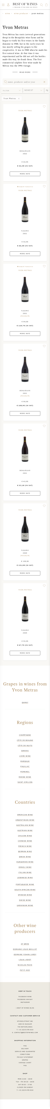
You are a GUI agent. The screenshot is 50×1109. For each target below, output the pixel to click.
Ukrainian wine (25, 905)
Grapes (25, 1060)
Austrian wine (25, 830)
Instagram (25, 1002)
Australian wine (25, 825)
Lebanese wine (25, 877)
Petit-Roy (25, 970)
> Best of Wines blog (25, 1008)
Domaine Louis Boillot (25, 949)
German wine (25, 851)
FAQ (25, 1046)
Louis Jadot (25, 960)
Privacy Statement (25, 1057)
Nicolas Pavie (25, 965)
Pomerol (25, 772)
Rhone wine (25, 777)
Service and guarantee (25, 1051)
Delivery (25, 1048)
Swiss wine (25, 900)
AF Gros (25, 944)
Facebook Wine (25, 996)
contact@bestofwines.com (26, 1032)
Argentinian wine (25, 820)
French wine (25, 846)
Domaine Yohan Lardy (25, 954)
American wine (25, 815)
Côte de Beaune (25, 740)
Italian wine (25, 872)
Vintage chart (25, 1063)
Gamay (25, 702)
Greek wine (25, 857)
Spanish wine (25, 895)
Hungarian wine (24, 862)
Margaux (24, 761)
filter (6, 91)
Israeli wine (25, 867)
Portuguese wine (25, 884)
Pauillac (25, 766)
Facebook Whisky (25, 999)
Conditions (25, 1054)
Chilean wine (25, 836)
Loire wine (25, 756)
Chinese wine (25, 841)
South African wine (25, 890)
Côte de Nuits (25, 745)
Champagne (25, 735)
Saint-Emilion (25, 782)
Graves (25, 751)
